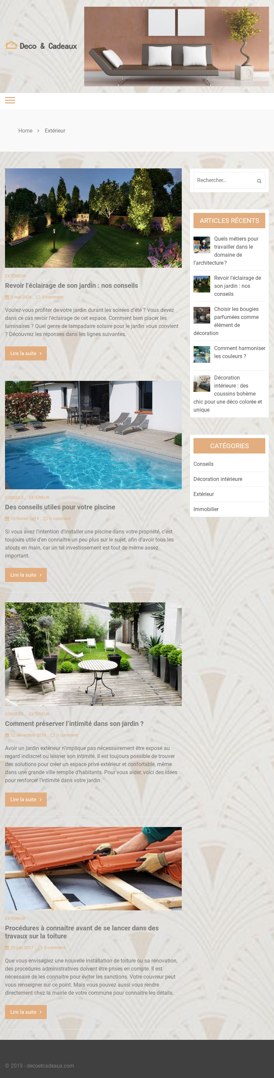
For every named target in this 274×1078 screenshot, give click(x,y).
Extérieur (15, 276)
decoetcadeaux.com (50, 1066)
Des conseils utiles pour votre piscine (60, 507)
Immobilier (206, 509)
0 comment (52, 297)
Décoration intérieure (217, 479)
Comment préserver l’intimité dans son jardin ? (74, 724)
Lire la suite (23, 353)
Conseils (14, 498)
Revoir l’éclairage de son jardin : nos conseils (71, 285)
